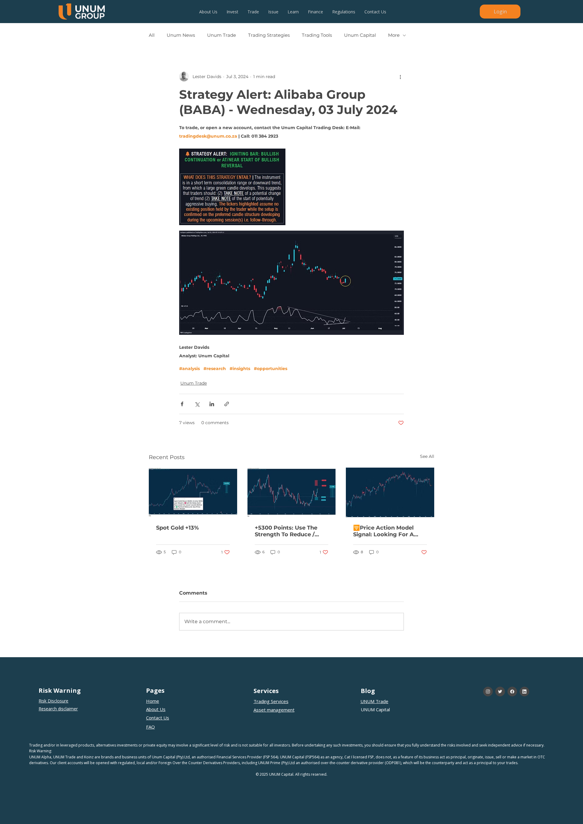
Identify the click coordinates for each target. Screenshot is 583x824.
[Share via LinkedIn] (212, 404)
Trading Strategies (269, 35)
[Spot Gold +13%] (193, 492)
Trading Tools (317, 35)
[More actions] (400, 76)
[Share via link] (227, 404)
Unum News (181, 35)
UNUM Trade (374, 701)
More (394, 35)
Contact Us (157, 718)
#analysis (189, 368)
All (152, 35)
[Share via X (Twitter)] (197, 404)
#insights (240, 368)
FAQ (150, 727)
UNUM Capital (375, 709)
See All (427, 456)
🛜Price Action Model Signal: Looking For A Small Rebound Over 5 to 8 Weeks (388, 531)
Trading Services (271, 701)
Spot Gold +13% (177, 527)
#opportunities (270, 368)
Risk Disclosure (53, 701)
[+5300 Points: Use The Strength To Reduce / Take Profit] (291, 492)
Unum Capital (360, 35)
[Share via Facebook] (182, 404)
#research (214, 368)
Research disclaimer (58, 709)
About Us (155, 709)
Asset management (274, 710)
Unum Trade (221, 35)
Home (152, 701)
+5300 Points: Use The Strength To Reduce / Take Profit (286, 531)
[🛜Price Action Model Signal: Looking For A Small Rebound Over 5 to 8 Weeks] (390, 492)
